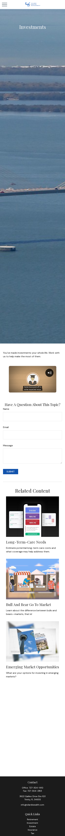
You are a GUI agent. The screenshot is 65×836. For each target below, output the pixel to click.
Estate (32, 826)
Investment (32, 823)
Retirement (32, 819)
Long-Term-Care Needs (26, 542)
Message (8, 445)
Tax (32, 833)
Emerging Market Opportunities (32, 666)
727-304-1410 (36, 787)
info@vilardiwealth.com (32, 804)
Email (6, 427)
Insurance (32, 829)
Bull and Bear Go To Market (28, 604)
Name (6, 409)
